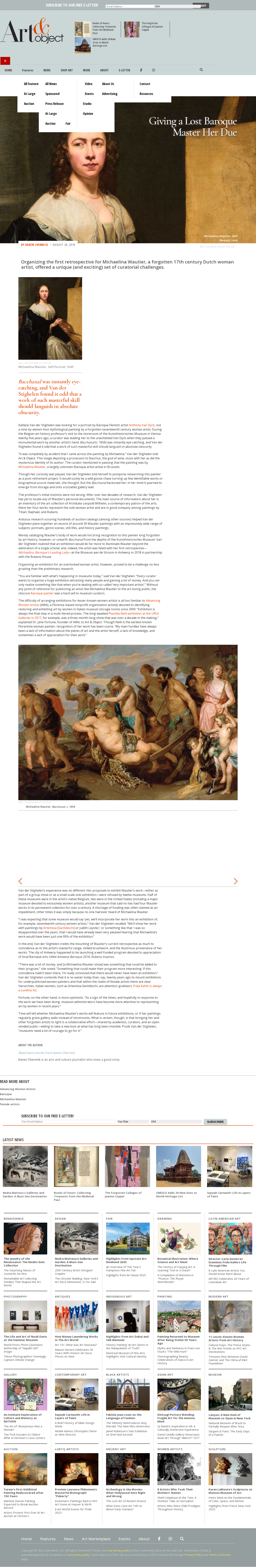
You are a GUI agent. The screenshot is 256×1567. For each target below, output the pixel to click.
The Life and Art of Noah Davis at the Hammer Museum (25, 1338)
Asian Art (165, 1374)
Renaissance (14, 1218)
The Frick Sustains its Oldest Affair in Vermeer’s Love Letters (24, 1436)
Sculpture (217, 1449)
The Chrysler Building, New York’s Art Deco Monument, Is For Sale (76, 1280)
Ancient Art (116, 1449)
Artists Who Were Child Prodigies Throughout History (178, 1507)
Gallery (10, 1374)
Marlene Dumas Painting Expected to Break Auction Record (21, 1504)
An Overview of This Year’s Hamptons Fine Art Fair (123, 1268)
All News (51, 83)
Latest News (13, 1139)
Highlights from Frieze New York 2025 (230, 1507)
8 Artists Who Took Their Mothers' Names (175, 1491)
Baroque (6, 1094)
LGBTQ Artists (67, 1449)
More (86, 70)
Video (88, 83)
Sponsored (52, 93)
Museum (215, 1374)
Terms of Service (219, 1555)
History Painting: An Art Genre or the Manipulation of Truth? (127, 1346)
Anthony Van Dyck (142, 425)
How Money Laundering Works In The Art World (76, 1338)
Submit (200, 5)
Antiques (62, 1296)
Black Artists (117, 1374)
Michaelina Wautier (32, 467)
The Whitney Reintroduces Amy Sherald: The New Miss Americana (128, 1424)
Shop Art (67, 70)
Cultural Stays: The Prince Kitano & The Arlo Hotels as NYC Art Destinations (229, 1348)
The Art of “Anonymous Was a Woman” (23, 1427)
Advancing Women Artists (18, 1089)
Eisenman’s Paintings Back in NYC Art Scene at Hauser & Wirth (76, 1502)
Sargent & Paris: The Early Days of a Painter (229, 1432)
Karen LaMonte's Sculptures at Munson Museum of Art (230, 1491)
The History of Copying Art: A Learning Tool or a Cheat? (176, 1268)
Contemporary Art (71, 1374)
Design (60, 1218)
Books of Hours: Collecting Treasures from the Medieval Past (104, 28)
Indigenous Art (119, 1296)
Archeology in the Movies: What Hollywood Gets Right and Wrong (125, 1492)
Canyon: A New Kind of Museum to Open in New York (230, 1416)
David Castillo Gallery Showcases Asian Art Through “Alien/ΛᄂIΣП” (178, 1436)
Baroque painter (42, 593)
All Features (32, 83)
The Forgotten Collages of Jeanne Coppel (152, 26)
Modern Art (219, 1296)
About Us (108, 83)
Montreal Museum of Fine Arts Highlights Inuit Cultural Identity (126, 1354)
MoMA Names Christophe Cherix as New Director (76, 1432)
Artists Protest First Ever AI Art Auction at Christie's (24, 1514)
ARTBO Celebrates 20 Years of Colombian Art (229, 1280)
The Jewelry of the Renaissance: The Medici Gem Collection (24, 1262)
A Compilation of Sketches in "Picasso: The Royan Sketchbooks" (175, 1278)
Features (27, 70)
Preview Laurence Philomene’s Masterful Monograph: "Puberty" (76, 1492)
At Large (29, 93)
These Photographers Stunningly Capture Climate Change (25, 1358)
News (47, 70)
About (104, 70)
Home (8, 70)
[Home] (33, 43)
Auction (11, 1449)
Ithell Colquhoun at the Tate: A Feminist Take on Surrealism (176, 1499)
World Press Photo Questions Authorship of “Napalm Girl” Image (23, 1348)
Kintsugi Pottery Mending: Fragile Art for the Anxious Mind (176, 1418)
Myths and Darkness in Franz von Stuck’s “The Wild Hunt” (178, 1349)
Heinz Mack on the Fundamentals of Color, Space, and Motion (230, 1499)
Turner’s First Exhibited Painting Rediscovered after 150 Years (23, 1492)
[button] (20, 879)
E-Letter (124, 70)
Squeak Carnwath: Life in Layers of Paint (229, 1194)
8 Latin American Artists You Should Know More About (227, 1272)
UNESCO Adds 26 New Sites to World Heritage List (104, 42)
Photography (15, 1296)
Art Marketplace (96, 1539)
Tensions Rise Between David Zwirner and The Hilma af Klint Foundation (228, 1360)
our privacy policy (119, 1550)
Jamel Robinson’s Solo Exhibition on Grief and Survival (126, 1432)
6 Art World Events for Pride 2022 (73, 1510)
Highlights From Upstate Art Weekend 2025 (126, 1260)
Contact (145, 83)
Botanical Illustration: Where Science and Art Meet (177, 1260)
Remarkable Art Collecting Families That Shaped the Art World (22, 1282)
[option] (128, 728)
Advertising (110, 93)
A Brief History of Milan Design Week (74, 1424)
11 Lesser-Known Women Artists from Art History (226, 1338)
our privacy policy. (79, 1555)
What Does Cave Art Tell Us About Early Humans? (124, 1507)
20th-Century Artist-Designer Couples (74, 1271)
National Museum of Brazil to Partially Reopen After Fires (227, 1424)
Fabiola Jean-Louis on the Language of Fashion (123, 1416)
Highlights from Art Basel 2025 (126, 1275)
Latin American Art (225, 1218)
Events (89, 93)
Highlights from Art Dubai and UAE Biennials (127, 1338)
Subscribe (215, 1121)
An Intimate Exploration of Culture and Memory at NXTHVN (23, 1418)
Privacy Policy (193, 1555)
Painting (164, 1296)
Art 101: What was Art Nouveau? (76, 1345)
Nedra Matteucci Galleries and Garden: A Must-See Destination (25, 1194)
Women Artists (170, 1449)
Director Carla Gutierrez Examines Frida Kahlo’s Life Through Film (227, 1262)
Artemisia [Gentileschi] (59, 928)
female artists (10, 1104)
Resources (146, 93)
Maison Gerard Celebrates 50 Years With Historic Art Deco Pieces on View (74, 1353)
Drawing (164, 1218)
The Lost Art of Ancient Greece (126, 1501)
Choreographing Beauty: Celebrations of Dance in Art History (175, 1359)
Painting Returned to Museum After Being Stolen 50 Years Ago (178, 1340)
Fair (109, 1218)
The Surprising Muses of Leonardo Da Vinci (19, 1271)
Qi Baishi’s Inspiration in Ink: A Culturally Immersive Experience (178, 1427)
